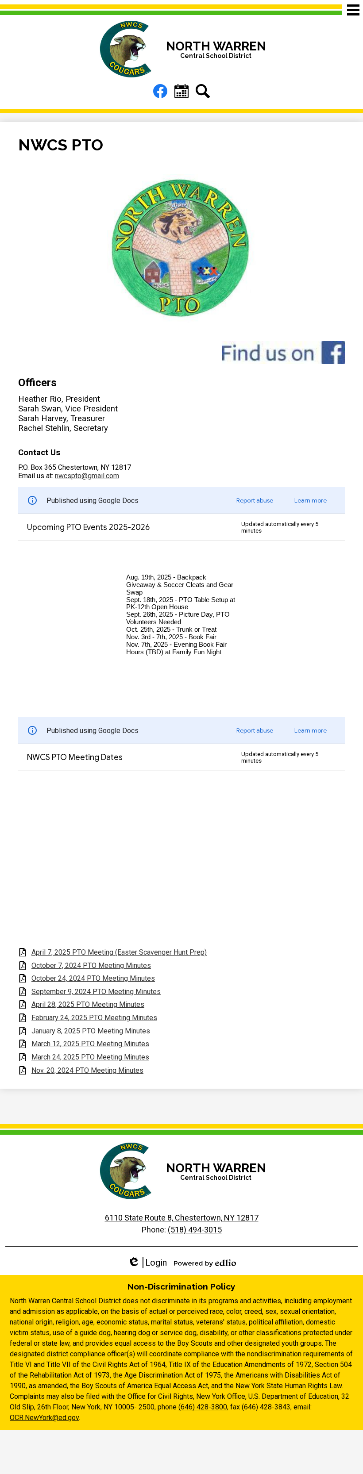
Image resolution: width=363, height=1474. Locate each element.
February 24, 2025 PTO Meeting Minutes (94, 1017)
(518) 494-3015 (195, 1229)
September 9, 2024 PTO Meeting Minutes (96, 991)
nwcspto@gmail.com (87, 476)
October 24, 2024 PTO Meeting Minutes (93, 978)
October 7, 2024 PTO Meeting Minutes (91, 965)
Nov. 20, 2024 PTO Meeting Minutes (87, 1070)
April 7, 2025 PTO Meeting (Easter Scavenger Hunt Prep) (119, 952)
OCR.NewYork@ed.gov (44, 1417)
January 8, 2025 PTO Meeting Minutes (90, 1031)
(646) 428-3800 (202, 1407)
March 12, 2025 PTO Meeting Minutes (90, 1044)
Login (147, 1262)
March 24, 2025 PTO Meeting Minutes (90, 1057)
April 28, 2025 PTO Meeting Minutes (87, 1004)
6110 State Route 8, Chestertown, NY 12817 (182, 1217)
